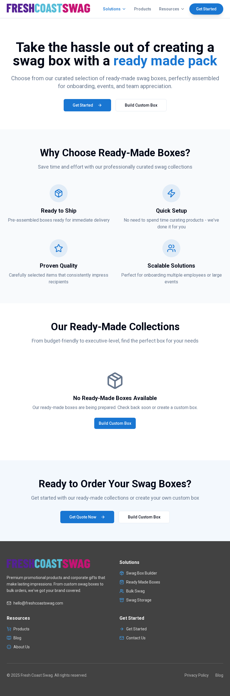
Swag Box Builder (141, 573)
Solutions (112, 9)
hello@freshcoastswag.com (38, 603)
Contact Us (136, 638)
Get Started (206, 9)
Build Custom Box (141, 105)
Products (142, 9)
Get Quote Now (82, 517)
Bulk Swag (135, 591)
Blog (17, 638)
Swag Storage (138, 600)
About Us (21, 647)
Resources (169, 9)
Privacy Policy (197, 675)
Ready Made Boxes (143, 582)
